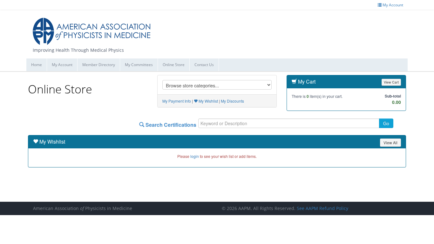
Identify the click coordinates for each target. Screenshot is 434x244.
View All (390, 142)
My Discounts (232, 101)
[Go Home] (94, 28)
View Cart (391, 82)
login (194, 156)
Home (36, 64)
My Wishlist (208, 101)
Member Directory (98, 64)
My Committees (139, 64)
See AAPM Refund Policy (322, 208)
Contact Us (204, 64)
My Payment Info (176, 101)
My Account (62, 64)
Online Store (174, 64)
